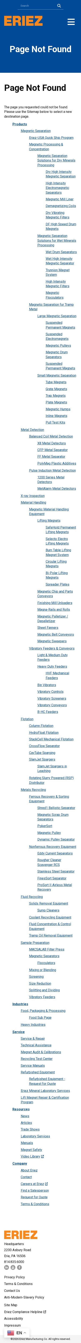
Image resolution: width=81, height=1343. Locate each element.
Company (19, 1163)
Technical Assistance (36, 1045)
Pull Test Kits (55, 422)
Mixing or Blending (42, 970)
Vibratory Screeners (51, 698)
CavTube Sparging (42, 753)
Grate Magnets (56, 389)
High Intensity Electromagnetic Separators (57, 188)
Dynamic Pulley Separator (56, 839)
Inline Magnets (56, 416)
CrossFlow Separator (44, 746)
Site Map (10, 1305)
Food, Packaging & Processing (43, 1011)
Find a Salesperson (35, 1191)
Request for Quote (34, 1197)
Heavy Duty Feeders (52, 666)
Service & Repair (33, 1039)
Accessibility (13, 1319)
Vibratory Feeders (42, 997)
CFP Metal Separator (52, 450)
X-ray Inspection (33, 496)
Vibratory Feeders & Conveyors (52, 648)
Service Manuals (33, 1066)
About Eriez (29, 1170)
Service (18, 1032)
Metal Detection (32, 430)
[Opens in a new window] (6, 1269)
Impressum (12, 1325)
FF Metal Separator (51, 457)
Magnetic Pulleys (58, 346)
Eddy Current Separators (55, 853)
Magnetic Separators (44, 956)
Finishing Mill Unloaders (54, 603)
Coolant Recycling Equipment (50, 917)
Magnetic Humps (58, 409)
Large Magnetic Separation (56, 316)
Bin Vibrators (46, 685)
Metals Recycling (33, 790)
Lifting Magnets (48, 521)
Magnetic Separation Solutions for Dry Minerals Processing (56, 160)
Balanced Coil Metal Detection (51, 436)
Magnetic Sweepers (52, 641)
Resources (21, 1109)
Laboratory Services (35, 1136)
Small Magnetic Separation (56, 375)
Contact (26, 1177)
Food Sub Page (40, 1018)
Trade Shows (30, 1129)
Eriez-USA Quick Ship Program (51, 138)
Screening (36, 977)
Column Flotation (41, 726)
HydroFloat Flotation (44, 733)
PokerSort (44, 826)
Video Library (30, 1156)
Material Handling (33, 502)
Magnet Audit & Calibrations (41, 1052)
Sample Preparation (35, 943)
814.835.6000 (14, 1262)
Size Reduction (40, 983)
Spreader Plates (57, 584)
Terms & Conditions (35, 1204)
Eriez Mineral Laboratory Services (45, 1091)
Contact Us (12, 1291)
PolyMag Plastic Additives (56, 463)
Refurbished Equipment (38, 1072)
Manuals (27, 1143)
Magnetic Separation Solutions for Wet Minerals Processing (56, 240)
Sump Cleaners (48, 910)
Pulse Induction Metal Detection (52, 470)
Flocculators (46, 963)
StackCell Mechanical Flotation (51, 739)
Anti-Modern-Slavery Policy (24, 1297)
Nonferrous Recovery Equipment (52, 847)
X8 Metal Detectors (51, 443)
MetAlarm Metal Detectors (56, 489)
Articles (26, 1123)
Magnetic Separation (36, 131)
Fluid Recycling (32, 897)
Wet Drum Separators (61, 252)
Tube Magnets (56, 382)
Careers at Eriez (32, 1184)
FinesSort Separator (51, 878)
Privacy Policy (14, 1277)
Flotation (27, 719)
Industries (20, 1004)
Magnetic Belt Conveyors (55, 634)
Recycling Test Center (37, 1059)
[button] (71, 22)
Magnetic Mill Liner (60, 199)
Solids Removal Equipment (48, 903)
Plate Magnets (56, 402)
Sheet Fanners (47, 628)
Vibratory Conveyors (52, 705)
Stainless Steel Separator (56, 871)
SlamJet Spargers (42, 759)
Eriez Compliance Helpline (23, 1312)
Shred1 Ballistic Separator (56, 808)
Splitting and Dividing (44, 990)
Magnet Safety (31, 1150)
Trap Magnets (56, 396)
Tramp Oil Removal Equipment (50, 935)
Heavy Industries (33, 1025)
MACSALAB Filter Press (46, 949)
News (25, 1116)
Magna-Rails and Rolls (53, 610)
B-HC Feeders (47, 712)
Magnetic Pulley (49, 833)
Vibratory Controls (50, 692)
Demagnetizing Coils (61, 206)
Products (19, 124)
